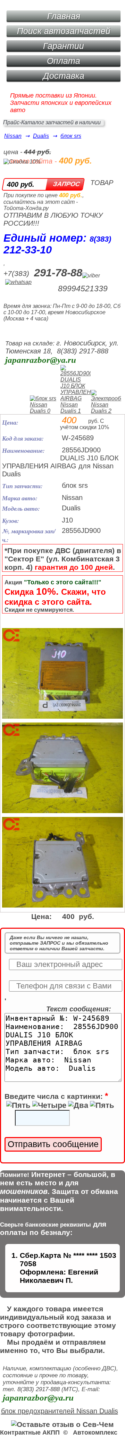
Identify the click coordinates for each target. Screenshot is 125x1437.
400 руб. (20, 184)
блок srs (70, 136)
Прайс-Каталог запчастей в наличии (52, 122)
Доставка (63, 76)
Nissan (13, 136)
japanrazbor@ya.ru (40, 360)
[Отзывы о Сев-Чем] (62, 1424)
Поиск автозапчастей (63, 31)
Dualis (41, 136)
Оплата (63, 61)
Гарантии (63, 46)
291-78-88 (58, 273)
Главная (63, 16)
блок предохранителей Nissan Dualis (59, 1411)
